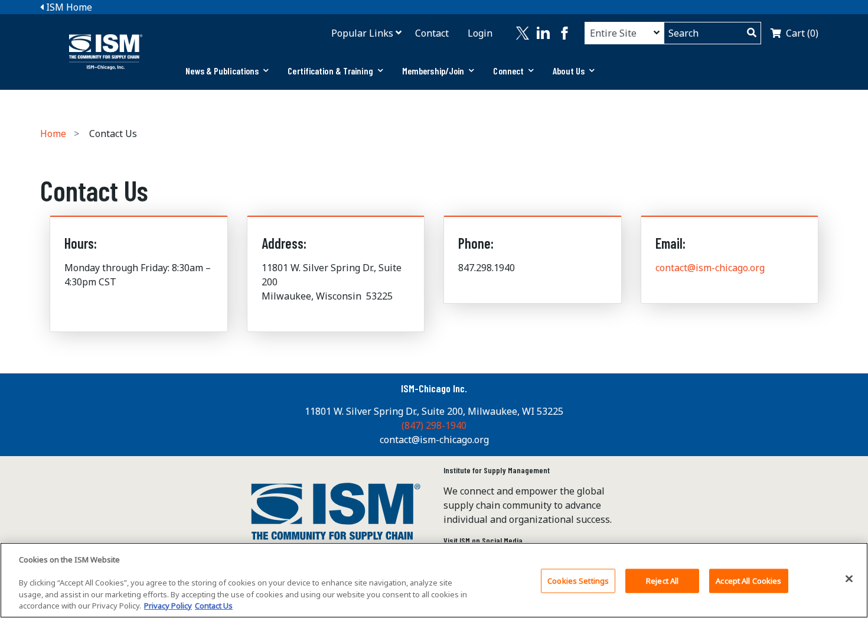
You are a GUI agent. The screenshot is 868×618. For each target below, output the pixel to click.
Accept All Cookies (748, 580)
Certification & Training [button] (330, 70)
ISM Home (68, 7)
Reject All (662, 580)
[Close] (849, 579)
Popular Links (362, 33)
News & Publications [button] (222, 70)
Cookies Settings (578, 580)
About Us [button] (569, 70)
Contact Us (214, 605)
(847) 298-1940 (434, 425)
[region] (434, 580)
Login (480, 33)
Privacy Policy (168, 605)
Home (53, 133)
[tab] (227, 71)
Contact (432, 33)
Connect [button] (508, 70)
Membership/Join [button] (433, 70)
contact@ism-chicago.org (710, 267)
